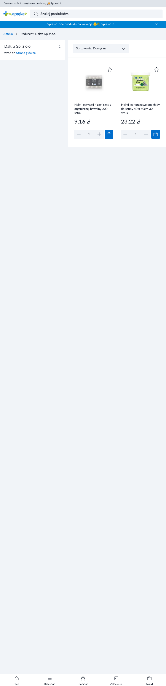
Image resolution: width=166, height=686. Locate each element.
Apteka (8, 34)
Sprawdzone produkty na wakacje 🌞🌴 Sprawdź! (80, 24)
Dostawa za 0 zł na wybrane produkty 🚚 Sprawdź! (32, 3)
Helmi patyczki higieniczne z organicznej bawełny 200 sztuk (92, 108)
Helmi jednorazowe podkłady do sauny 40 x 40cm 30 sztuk (140, 108)
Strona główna (26, 53)
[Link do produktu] (94, 102)
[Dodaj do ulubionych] (109, 69)
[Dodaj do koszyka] (109, 134)
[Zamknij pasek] (156, 24)
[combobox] (96, 14)
